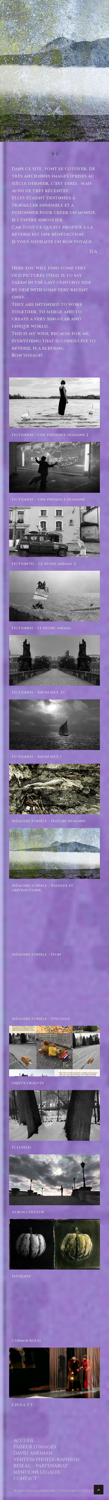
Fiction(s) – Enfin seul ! (36, 756)
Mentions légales (36, 1472)
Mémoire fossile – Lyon (36, 954)
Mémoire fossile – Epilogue (41, 1018)
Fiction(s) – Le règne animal (41, 628)
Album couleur (28, 1212)
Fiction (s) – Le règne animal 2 (44, 563)
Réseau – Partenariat (40, 1466)
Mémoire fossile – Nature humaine (49, 821)
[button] (54, 71)
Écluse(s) (21, 1147)
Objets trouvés (28, 1083)
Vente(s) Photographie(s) (46, 1459)
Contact (25, 1478)
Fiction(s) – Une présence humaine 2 (50, 435)
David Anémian (32, 1453)
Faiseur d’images (34, 1447)
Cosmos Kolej (26, 1340)
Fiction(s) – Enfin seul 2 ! (38, 692)
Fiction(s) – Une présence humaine (48, 499)
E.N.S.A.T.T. (23, 1405)
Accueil (23, 1440)
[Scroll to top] (98, 1489)
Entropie (21, 1276)
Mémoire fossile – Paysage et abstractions (43, 888)
